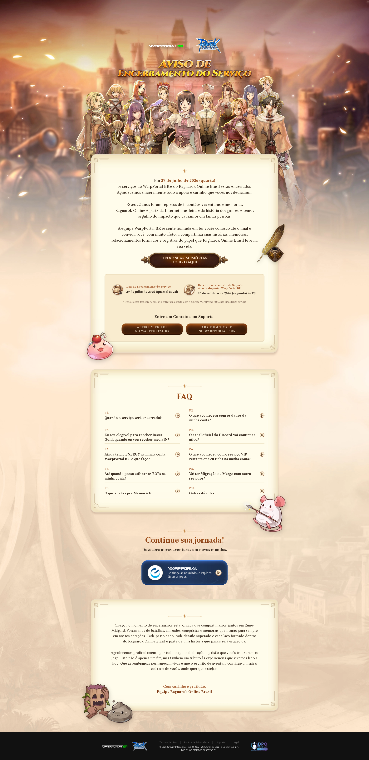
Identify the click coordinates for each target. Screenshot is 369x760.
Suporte (220, 742)
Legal (236, 742)
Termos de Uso (168, 742)
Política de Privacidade (196, 742)
